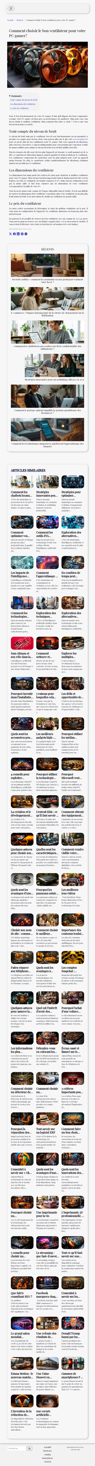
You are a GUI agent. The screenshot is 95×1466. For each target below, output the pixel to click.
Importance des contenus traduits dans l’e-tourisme (73, 933)
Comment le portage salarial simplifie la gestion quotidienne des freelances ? (47, 411)
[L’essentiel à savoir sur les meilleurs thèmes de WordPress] (73, 1282)
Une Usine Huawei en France (42, 1377)
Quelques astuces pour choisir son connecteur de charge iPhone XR (22, 854)
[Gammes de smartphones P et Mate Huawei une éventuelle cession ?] (73, 1363)
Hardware (47, 1451)
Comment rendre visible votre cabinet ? (73, 852)
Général (19, 20)
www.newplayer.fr (80, 139)
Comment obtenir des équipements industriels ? (73, 815)
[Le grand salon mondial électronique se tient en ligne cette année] (22, 1323)
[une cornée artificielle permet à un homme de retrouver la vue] (47, 1401)
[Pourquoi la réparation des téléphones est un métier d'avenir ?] (22, 1118)
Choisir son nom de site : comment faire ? (22, 933)
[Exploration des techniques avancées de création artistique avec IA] (47, 602)
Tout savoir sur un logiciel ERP (45, 1130)
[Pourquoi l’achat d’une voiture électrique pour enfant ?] (73, 997)
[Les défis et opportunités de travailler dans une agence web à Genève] (73, 683)
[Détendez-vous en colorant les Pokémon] (47, 1038)
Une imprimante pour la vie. (46, 1214)
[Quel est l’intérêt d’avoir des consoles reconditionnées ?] (47, 997)
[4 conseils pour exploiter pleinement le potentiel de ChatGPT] (22, 764)
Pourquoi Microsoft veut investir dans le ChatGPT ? (71, 779)
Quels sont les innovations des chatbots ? (71, 1172)
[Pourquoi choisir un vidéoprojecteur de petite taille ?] (22, 1202)
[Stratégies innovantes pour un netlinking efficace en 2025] (54, 365)
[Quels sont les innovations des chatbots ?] (73, 1159)
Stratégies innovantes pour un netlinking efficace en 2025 (54, 379)
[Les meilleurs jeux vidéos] (73, 879)
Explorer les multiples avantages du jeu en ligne (72, 658)
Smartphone (47, 1458)
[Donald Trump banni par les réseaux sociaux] (73, 1323)
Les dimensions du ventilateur (23, 104)
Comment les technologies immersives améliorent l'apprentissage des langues (47, 445)
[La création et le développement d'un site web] (22, 801)
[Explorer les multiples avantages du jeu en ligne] (73, 643)
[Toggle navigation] (11, 8)
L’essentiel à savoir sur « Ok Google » (20, 1172)
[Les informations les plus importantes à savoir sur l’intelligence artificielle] (22, 1038)
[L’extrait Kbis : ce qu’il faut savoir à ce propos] (47, 801)
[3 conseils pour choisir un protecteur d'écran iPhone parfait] (22, 1242)
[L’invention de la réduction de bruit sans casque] (22, 1401)
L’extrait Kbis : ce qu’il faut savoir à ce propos (47, 815)
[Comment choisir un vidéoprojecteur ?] (47, 1078)
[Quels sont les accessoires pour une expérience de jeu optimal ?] (22, 723)
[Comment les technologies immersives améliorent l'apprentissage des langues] (47, 429)
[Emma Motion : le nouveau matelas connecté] (22, 1363)
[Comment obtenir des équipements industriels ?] (73, 801)
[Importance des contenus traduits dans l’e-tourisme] (73, 919)
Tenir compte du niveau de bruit (24, 100)
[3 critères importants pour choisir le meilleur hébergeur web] (73, 1078)
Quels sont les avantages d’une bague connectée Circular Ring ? (21, 895)
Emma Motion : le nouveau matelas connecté (22, 1377)
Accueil (10, 20)
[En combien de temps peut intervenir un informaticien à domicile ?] (73, 562)
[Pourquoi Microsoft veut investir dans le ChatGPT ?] (73, 764)
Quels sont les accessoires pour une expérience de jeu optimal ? (21, 739)
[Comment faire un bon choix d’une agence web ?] (73, 1118)
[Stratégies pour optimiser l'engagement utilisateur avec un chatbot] (73, 481)
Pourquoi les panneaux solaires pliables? (47, 893)
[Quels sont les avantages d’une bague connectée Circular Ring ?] (22, 879)
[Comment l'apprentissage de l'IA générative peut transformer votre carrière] (47, 562)
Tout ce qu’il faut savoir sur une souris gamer (72, 1256)
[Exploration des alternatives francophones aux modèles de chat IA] (73, 522)
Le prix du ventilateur (19, 108)
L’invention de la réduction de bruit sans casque (21, 1414)
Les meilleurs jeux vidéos (70, 891)
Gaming (47, 1454)
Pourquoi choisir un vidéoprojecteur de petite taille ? (21, 1217)
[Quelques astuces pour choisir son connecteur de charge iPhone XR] (22, 839)
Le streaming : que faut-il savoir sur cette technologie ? (47, 1258)
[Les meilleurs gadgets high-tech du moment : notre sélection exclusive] (47, 723)
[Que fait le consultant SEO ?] (22, 1282)
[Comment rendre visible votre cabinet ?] (73, 839)
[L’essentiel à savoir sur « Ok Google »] (22, 1159)
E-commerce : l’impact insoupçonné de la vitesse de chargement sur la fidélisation (47, 314)
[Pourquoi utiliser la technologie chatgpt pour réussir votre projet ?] (47, 764)
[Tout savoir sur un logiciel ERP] (47, 1118)
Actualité (47, 1447)
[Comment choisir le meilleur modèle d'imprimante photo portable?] (47, 919)
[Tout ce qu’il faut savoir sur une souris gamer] (73, 1242)
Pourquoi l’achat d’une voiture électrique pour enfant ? (72, 1013)
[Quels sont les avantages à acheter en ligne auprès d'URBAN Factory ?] (47, 957)
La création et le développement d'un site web (21, 815)
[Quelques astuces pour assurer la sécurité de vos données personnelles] (22, 997)
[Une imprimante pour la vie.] (47, 1202)
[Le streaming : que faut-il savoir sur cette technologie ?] (47, 1242)
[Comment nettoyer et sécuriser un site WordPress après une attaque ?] (47, 643)
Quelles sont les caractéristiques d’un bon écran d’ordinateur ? (46, 854)
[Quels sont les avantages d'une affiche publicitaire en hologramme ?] (47, 1159)
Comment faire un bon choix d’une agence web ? (71, 1134)
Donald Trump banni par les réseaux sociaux (71, 1336)
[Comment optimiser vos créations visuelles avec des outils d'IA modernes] (22, 522)
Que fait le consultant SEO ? (21, 1294)
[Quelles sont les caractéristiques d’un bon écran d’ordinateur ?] (47, 839)
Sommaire (16, 95)
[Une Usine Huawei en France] (47, 1363)
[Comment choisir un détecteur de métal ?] (22, 1078)
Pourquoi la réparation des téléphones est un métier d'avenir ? (22, 1134)
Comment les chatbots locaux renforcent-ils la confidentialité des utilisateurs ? (47, 347)
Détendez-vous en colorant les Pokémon (45, 1051)
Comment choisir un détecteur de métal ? (22, 1092)
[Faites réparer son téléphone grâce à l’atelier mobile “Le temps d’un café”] (22, 957)
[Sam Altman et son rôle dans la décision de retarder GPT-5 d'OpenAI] (22, 643)
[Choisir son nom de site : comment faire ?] (22, 919)
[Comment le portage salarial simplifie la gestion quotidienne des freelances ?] (47, 396)
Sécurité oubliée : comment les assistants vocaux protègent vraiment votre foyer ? (47, 281)
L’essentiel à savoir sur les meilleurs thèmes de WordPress (72, 1298)
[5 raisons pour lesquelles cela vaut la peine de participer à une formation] (47, 683)
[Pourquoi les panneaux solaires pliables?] (47, 879)
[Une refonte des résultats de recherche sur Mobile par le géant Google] (47, 1323)
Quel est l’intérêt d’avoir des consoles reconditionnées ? (47, 1013)
